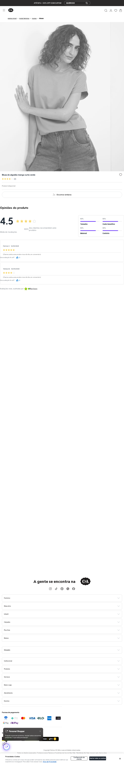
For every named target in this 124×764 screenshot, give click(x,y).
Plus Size (7, 630)
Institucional (8, 661)
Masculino (7, 606)
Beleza (6, 638)
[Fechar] (120, 758)
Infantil (6, 614)
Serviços (7, 677)
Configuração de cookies (79, 758)
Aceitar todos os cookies (98, 758)
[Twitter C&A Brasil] (67, 589)
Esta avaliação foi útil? (7, 257)
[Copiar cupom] (86, 3)
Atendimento (8, 693)
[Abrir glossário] (65, 650)
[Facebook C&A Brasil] (73, 589)
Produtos (7, 669)
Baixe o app (8, 685)
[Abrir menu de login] (110, 10)
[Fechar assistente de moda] (40, 731)
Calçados (7, 622)
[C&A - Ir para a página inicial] (11, 10)
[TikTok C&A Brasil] (56, 589)
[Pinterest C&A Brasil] (62, 589)
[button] (105, 10)
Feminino (7, 598)
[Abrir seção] (66, 598)
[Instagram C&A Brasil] (50, 589)
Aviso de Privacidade (49, 762)
